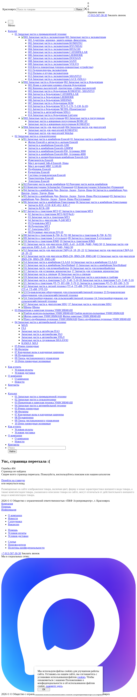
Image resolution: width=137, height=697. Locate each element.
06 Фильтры (21, 411)
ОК (43, 689)
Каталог (12, 31)
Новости (20, 381)
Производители (17, 544)
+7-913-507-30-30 (97, 15)
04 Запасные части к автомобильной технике (40, 405)
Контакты (13, 384)
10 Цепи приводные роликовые (33, 423)
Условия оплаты (24, 369)
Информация (8, 509)
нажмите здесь (54, 686)
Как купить (14, 366)
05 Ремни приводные (27, 408)
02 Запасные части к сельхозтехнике (35, 399)
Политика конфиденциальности (26, 547)
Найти (12, 451)
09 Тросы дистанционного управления (37, 420)
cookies (81, 677)
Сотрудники (15, 521)
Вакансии (13, 524)
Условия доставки (25, 372)
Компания (7, 503)
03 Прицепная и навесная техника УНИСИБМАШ (44, 402)
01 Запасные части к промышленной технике (40, 396)
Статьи (12, 541)
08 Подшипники (24, 417)
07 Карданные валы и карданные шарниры (39, 414)
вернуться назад (15, 483)
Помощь (6, 506)
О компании (15, 375)
